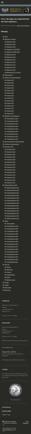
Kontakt (6, 282)
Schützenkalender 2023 (12, 193)
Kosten (8, 277)
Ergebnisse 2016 (10, 170)
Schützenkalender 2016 (12, 208)
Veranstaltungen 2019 (12, 118)
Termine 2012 (10, 111)
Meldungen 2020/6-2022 (13, 52)
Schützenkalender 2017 (12, 205)
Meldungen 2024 (11, 44)
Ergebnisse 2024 (10, 152)
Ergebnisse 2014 (10, 175)
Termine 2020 (10, 90)
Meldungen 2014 (11, 67)
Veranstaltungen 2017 (12, 123)
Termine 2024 (10, 82)
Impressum (7, 290)
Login (26, 421)
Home (6, 36)
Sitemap (14, 421)
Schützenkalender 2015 (12, 210)
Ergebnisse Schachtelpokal (11, 144)
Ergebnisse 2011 (10, 182)
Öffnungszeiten (8, 75)
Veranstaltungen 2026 (12, 226)
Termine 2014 (10, 106)
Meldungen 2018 (11, 57)
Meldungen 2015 (11, 65)
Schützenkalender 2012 (12, 218)
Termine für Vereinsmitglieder (12, 77)
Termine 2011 (10, 113)
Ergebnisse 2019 (10, 162)
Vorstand (8, 272)
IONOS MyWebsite (7, 430)
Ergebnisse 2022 (10, 157)
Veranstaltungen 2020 (12, 239)
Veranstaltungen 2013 (12, 134)
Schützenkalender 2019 (12, 200)
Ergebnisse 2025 (10, 149)
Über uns (6, 264)
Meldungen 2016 (11, 62)
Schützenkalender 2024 (12, 190)
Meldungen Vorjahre (10, 39)
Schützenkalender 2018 (12, 203)
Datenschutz (7, 287)
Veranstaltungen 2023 (12, 234)
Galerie (6, 221)
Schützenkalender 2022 (12, 195)
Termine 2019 (10, 93)
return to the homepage (23, 25)
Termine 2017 (10, 98)
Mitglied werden (10, 280)
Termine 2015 (10, 103)
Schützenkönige (10, 275)
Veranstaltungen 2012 (12, 136)
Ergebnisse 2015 (10, 172)
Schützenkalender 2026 (10, 185)
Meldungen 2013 (11, 70)
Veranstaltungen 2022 (12, 236)
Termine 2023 (10, 85)
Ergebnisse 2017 (10, 167)
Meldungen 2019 (11, 54)
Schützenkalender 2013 (12, 216)
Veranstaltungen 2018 (12, 121)
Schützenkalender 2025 (12, 187)
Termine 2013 (10, 108)
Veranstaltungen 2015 (12, 129)
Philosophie (9, 269)
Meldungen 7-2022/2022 (13, 49)
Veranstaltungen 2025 (12, 228)
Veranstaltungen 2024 (12, 231)
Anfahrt (6, 285)
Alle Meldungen (6, 407)
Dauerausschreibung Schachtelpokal (14, 141)
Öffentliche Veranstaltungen (11, 116)
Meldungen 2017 (11, 59)
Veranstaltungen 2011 (12, 139)
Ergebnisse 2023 (10, 154)
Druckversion (7, 421)
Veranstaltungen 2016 (12, 126)
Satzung (8, 267)
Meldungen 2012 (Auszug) (13, 72)
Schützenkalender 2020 (12, 198)
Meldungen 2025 (11, 42)
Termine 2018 (10, 95)
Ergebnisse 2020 (10, 159)
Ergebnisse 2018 (10, 164)
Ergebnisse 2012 (10, 180)
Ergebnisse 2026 (8, 146)
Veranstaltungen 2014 (12, 131)
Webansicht (25, 423)
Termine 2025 (10, 80)
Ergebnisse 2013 (10, 177)
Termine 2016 (10, 100)
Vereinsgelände (10, 223)
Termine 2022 (10, 88)
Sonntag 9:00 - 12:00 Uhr (9, 351)
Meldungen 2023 (11, 47)
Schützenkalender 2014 (12, 213)
